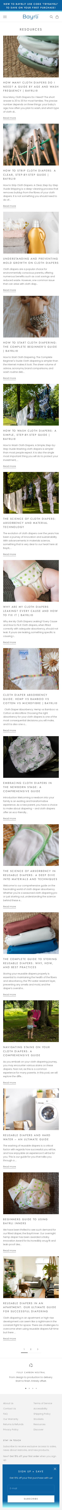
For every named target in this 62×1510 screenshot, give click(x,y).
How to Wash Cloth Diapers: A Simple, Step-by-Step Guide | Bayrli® (30, 435)
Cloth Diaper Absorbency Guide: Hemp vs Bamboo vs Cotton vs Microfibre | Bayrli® (30, 699)
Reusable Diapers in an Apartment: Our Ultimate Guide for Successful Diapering (29, 1307)
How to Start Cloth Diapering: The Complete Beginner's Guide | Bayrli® (30, 347)
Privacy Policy (10, 1429)
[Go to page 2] (37, 1349)
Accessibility (40, 1408)
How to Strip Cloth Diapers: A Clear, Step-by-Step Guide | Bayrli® (29, 175)
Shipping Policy (42, 1413)
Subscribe (31, 1498)
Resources (39, 1424)
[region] (31, 1373)
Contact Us (9, 1408)
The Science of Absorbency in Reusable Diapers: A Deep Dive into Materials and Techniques (30, 875)
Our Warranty (10, 1419)
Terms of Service (43, 1403)
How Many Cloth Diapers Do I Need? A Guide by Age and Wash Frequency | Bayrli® (31, 87)
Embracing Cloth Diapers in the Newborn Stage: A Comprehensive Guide (27, 787)
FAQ (5, 1413)
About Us (8, 1403)
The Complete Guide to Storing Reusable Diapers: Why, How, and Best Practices (30, 963)
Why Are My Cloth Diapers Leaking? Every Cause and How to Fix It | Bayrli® (30, 611)
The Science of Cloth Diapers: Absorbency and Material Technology (29, 523)
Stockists (39, 1419)
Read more (9, 118)
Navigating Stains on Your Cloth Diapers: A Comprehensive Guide (26, 1051)
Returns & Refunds (13, 1424)
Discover (38, 1429)
